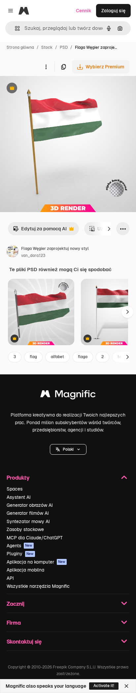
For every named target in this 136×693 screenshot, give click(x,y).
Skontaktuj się (24, 641)
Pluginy (20, 554)
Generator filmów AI (28, 513)
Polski (68, 449)
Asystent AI (19, 497)
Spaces (14, 489)
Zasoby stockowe (25, 529)
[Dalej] (109, 228)
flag (33, 356)
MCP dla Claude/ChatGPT (35, 538)
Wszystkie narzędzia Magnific (38, 586)
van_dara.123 (33, 255)
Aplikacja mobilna (25, 570)
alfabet (57, 356)
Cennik (83, 11)
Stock (46, 47)
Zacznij (15, 603)
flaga (82, 356)
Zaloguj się (113, 11)
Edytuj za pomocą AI (40, 230)
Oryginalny (45, 89)
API (10, 578)
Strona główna (20, 47)
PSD (64, 47)
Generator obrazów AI (30, 505)
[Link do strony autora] (12, 252)
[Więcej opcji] (45, 66)
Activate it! (103, 685)
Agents (19, 546)
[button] (68, 449)
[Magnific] (68, 395)
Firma (14, 622)
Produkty (18, 477)
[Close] (126, 686)
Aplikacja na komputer (36, 562)
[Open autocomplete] (15, 28)
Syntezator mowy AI (28, 521)
